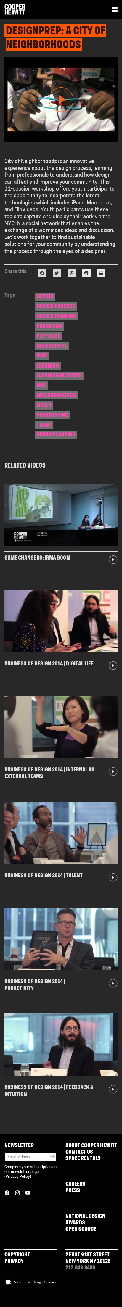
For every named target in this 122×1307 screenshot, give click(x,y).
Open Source (80, 1229)
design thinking (56, 317)
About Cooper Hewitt (91, 1146)
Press (72, 1191)
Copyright (17, 1255)
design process (56, 307)
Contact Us (79, 1152)
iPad (42, 356)
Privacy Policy (18, 1177)
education (49, 326)
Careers (75, 1184)
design (45, 297)
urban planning (56, 435)
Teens (44, 425)
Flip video (49, 336)
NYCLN (44, 405)
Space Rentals (83, 1159)
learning (48, 366)
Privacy (14, 1261)
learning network (59, 376)
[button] (115, 10)
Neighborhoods (56, 396)
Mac (41, 386)
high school (52, 346)
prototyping (52, 415)
